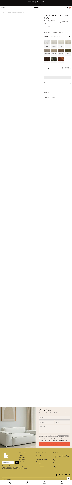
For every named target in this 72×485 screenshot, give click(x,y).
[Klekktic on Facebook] (57, 475)
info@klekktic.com (42, 1)
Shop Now (43, 4)
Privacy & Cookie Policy (63, 435)
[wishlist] (66, 8)
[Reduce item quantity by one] (45, 68)
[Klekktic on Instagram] (66, 475)
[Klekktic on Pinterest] (60, 475)
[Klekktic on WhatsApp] (63, 475)
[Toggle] (69, 27)
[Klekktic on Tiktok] (69, 475)
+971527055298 (30, 1)
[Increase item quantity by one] (51, 68)
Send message (54, 444)
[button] (57, 77)
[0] (69, 8)
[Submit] (17, 462)
